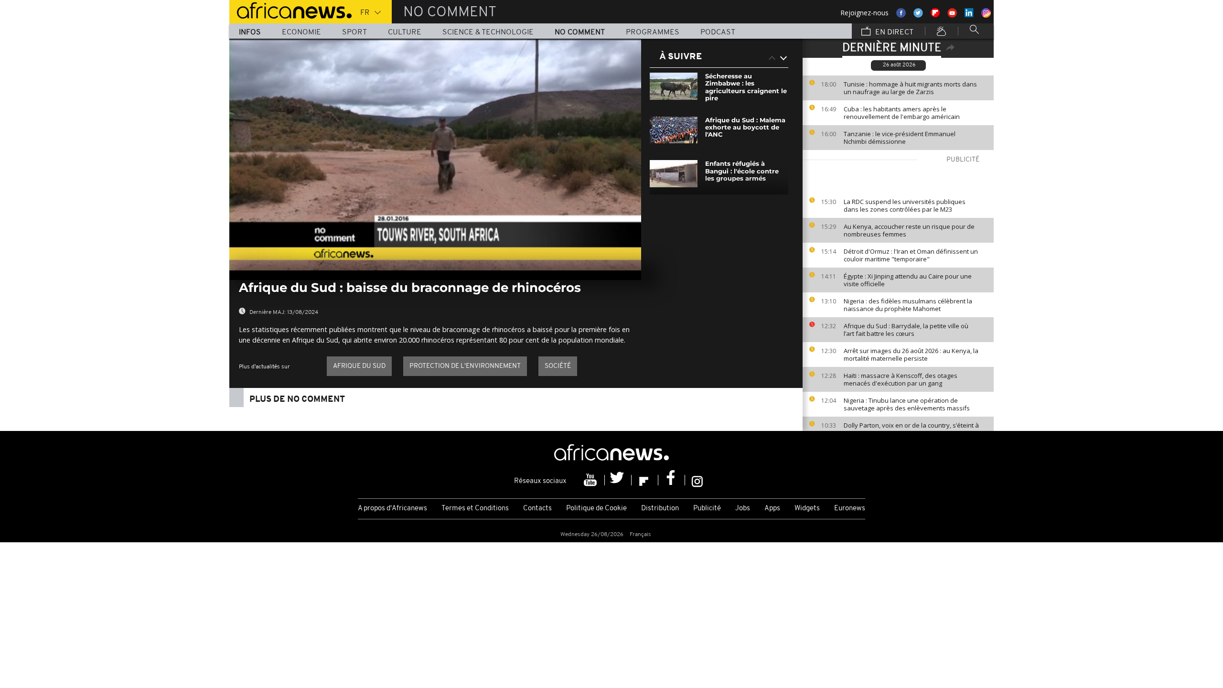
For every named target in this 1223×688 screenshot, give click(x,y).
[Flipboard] (645, 480)
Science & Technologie (488, 32)
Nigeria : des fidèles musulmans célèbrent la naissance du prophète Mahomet (908, 304)
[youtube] (591, 480)
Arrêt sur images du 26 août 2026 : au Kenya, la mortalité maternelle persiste (911, 354)
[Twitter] (618, 480)
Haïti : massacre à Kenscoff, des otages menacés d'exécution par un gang (900, 379)
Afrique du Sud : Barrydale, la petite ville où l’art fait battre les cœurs (906, 329)
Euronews (849, 508)
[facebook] (671, 480)
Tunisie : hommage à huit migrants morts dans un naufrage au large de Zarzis (910, 88)
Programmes (652, 32)
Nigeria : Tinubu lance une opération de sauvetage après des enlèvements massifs (907, 404)
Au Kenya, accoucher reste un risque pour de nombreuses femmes (909, 230)
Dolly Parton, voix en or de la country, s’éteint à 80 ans (911, 429)
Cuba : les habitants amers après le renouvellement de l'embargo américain (902, 112)
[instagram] (697, 480)
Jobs (742, 508)
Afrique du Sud (359, 366)
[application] (435, 154)
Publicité (707, 508)
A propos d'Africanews (392, 508)
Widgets (807, 508)
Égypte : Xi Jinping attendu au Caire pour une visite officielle (908, 280)
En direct (893, 32)
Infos (250, 32)
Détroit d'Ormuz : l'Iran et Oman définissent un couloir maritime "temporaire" (911, 255)
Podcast (717, 32)
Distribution (660, 508)
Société (558, 366)
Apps (772, 508)
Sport (354, 32)
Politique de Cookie (596, 508)
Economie (301, 32)
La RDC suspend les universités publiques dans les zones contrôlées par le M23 (905, 205)
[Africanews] (290, 9)
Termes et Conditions (475, 508)
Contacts (537, 508)
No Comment (580, 32)
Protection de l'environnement (465, 366)
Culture (404, 32)
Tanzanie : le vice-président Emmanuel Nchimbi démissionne (899, 137)
